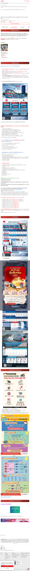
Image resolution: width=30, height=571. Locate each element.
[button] (24, 1)
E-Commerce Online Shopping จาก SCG (11, 539)
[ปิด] (13, 561)
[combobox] (15, 3)
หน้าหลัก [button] (2, 5)
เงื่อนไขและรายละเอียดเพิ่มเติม (15, 23)
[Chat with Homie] (28, 569)
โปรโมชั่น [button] (5, 5)
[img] (15, 285)
